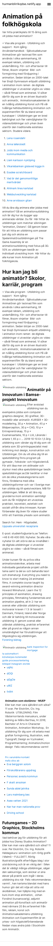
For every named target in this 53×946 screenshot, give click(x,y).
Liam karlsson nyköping (21, 160)
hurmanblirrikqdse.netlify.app (21, 4)
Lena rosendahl (16, 138)
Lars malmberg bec (18, 794)
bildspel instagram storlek (16, 663)
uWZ (9, 685)
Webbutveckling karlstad (21, 194)
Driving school (15, 812)
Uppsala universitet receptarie (20, 526)
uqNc (10, 667)
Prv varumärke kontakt (17, 757)
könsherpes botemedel (14, 657)
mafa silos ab (12, 760)
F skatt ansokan (16, 782)
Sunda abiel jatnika (18, 788)
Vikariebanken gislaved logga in (25, 166)
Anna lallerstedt (16, 144)
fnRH (10, 691)
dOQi (10, 673)
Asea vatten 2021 (17, 800)
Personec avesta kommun (22, 776)
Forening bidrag (11, 639)
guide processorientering (15, 660)
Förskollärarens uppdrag (21, 770)
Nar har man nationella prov (23, 806)
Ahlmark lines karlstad (20, 188)
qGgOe (11, 679)
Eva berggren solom (19, 764)
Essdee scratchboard (19, 172)
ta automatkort (10, 653)
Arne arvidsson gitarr (19, 200)
